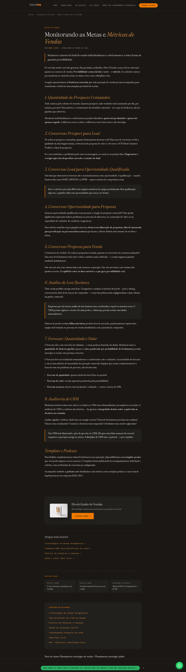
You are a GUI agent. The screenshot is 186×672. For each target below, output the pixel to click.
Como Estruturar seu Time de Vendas (67, 618)
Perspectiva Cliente (46, 14)
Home (55, 5)
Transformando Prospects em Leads (66, 633)
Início (31, 14)
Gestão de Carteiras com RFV (63, 628)
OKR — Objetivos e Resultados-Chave (67, 642)
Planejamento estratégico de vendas (76, 657)
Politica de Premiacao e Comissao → (63, 553)
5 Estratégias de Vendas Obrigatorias (68, 613)
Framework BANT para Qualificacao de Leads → (68, 548)
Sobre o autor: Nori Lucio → (59, 558)
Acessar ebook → (82, 516)
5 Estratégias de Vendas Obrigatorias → (65, 543)
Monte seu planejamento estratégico (119, 5)
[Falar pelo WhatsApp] (179, 665)
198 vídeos (94, 5)
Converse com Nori (148, 5)
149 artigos (80, 5)
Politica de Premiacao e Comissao (66, 623)
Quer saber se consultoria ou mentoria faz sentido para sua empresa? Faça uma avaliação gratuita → (90, 668)
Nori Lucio (54, 48)
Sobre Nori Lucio (57, 638)
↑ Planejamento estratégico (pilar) (108, 657)
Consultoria (66, 5)
